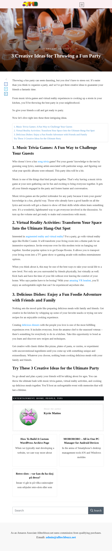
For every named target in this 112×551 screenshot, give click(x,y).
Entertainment (24, 398)
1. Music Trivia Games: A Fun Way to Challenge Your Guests (43, 126)
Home (40, 398)
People (50, 398)
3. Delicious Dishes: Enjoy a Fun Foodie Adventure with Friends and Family (50, 134)
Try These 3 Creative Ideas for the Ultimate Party (37, 138)
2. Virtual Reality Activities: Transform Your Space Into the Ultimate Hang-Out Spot (54, 130)
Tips (60, 398)
